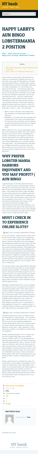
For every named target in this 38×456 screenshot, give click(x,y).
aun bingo (5, 239)
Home (4, 53)
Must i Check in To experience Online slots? (19, 71)
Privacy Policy (22, 447)
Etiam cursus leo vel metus (17, 53)
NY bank (19, 444)
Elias (7, 391)
